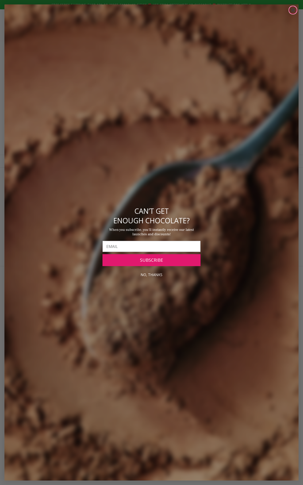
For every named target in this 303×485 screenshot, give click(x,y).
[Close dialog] (293, 10)
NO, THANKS (151, 274)
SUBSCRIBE (151, 260)
